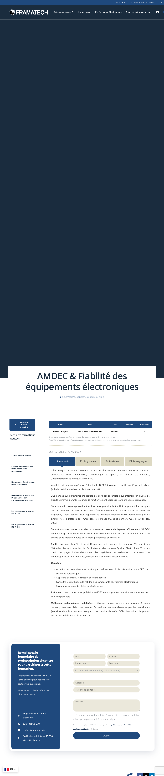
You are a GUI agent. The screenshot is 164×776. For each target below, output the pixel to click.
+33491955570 (31, 723)
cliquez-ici (151, 2)
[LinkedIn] (157, 12)
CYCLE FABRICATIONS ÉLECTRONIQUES (77, 397)
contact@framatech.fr (34, 730)
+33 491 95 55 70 (125, 2)
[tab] (62, 461)
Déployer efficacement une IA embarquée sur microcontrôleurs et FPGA (22, 498)
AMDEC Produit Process (21, 455)
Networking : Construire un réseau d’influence (22, 483)
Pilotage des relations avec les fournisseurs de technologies (22, 469)
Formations (98, 397)
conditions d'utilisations (82, 729)
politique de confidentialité (121, 725)
